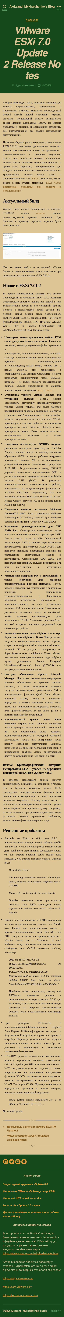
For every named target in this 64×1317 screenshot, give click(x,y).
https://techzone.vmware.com (20, 1295)
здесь (40, 389)
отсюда (40, 212)
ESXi (35, 178)
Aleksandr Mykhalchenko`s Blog (32, 6)
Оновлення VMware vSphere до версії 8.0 (29, 1191)
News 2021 (32, 19)
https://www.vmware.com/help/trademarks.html (30, 1253)
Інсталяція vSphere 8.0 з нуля (21, 1205)
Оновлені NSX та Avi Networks (22, 1198)
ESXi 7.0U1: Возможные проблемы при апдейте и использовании (32, 186)
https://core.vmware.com (17, 1287)
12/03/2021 (47, 85)
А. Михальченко (27, 85)
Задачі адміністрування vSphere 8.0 (25, 1184)
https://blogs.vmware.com (18, 1278)
